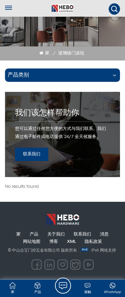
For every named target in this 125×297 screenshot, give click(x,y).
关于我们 (56, 235)
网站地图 (31, 242)
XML (71, 242)
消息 (104, 235)
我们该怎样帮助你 (47, 113)
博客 (53, 242)
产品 (34, 235)
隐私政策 (93, 242)
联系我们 (31, 154)
